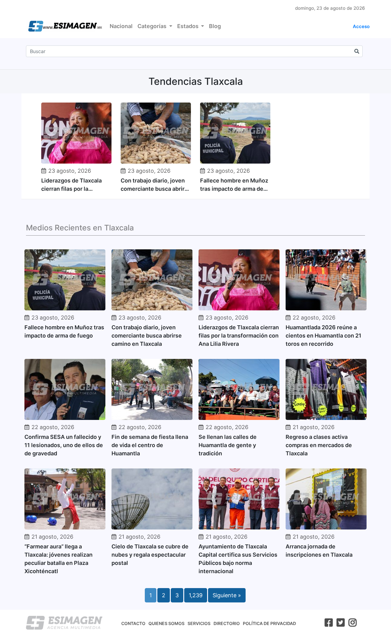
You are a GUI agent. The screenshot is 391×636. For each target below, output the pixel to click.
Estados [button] (188, 26)
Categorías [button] (152, 26)
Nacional (121, 26)
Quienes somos (166, 623)
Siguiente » (227, 595)
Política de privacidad (269, 623)
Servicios (199, 623)
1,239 (196, 595)
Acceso (361, 26)
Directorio (227, 623)
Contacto (133, 623)
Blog (215, 26)
